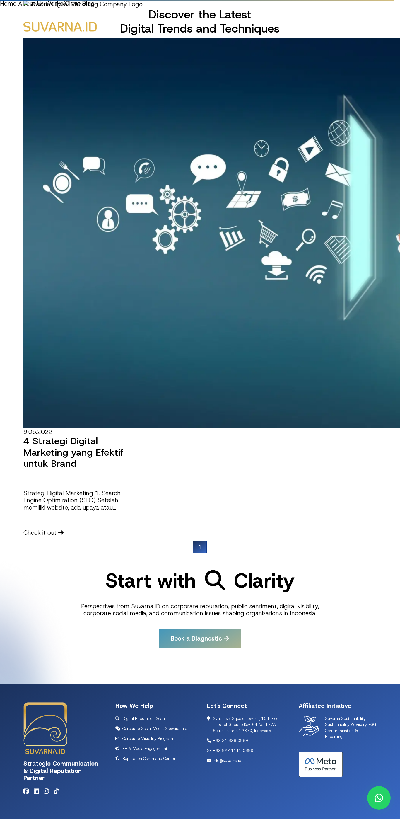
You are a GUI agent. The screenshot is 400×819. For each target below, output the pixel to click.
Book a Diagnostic (197, 638)
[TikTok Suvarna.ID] (58, 791)
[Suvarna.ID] (60, 26)
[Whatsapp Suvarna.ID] (379, 798)
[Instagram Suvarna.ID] (48, 791)
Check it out (40, 533)
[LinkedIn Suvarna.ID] (38, 791)
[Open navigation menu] (369, 25)
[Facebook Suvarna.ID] (27, 791)
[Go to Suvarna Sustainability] (309, 725)
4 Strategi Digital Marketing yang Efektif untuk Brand (73, 452)
